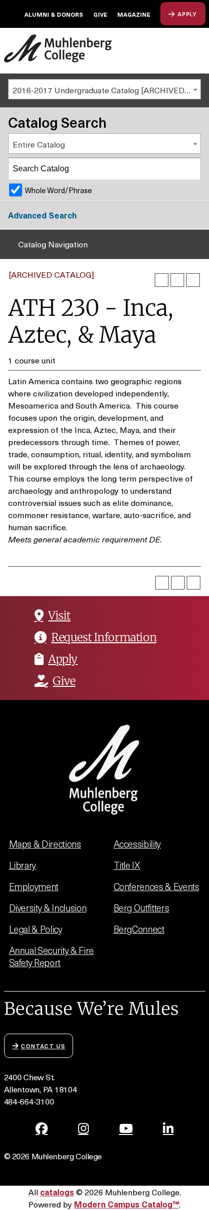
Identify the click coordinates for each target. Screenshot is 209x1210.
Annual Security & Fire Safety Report (51, 956)
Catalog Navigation (53, 244)
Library (23, 865)
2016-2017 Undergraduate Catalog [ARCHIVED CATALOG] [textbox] (106, 90)
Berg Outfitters (141, 907)
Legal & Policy (35, 929)
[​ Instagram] (83, 1128)
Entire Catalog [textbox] (39, 144)
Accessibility (137, 844)
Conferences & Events (156, 886)
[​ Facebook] (42, 1128)
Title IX (127, 865)
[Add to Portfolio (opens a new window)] (161, 280)
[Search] (190, 169)
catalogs (57, 1192)
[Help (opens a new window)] (193, 280)
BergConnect (139, 929)
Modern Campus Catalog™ (126, 1204)
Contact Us (43, 1045)
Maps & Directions (45, 844)
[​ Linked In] (168, 1128)
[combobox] (104, 89)
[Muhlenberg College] (58, 48)
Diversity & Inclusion (48, 907)
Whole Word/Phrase (58, 190)
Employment (34, 886)
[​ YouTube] (126, 1128)
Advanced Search (42, 215)
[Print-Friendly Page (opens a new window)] (177, 280)
